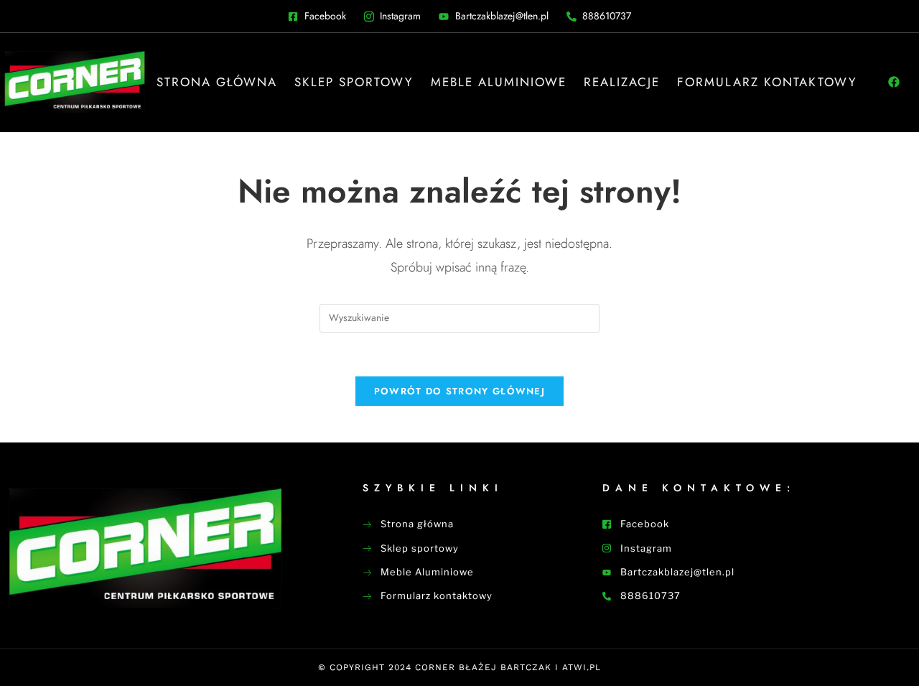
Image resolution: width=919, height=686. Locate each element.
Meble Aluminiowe (498, 82)
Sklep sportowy (354, 82)
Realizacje (622, 82)
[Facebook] (893, 81)
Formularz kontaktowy (767, 82)
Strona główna (217, 82)
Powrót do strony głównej (459, 391)
